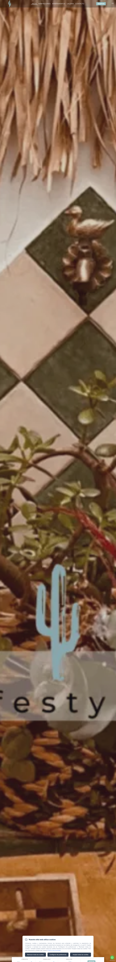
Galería (70, 4)
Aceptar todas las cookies (80, 954)
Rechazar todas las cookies (35, 954)
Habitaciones (44, 4)
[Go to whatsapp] (112, 957)
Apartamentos (58, 4)
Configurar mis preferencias (58, 954)
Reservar (101, 3)
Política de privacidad (54, 950)
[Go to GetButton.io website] (112, 960)
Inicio (34, 4)
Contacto (79, 4)
